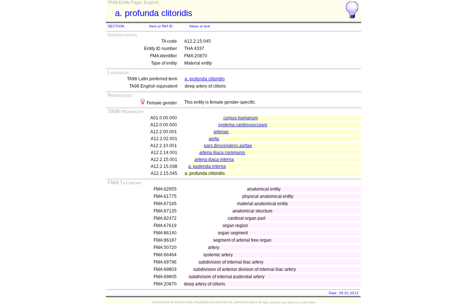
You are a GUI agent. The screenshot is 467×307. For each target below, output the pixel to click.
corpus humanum (240, 117)
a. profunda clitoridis (205, 78)
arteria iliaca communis (222, 152)
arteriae (221, 131)
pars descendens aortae (228, 145)
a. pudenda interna (207, 166)
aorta (214, 138)
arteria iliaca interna (214, 159)
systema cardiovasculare (242, 124)
